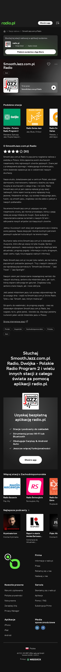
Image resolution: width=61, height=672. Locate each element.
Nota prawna (10, 601)
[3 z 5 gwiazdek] (13, 152)
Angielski (18, 329)
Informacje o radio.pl (44, 561)
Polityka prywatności (13, 596)
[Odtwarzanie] (53, 87)
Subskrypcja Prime (43, 606)
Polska (50, 329)
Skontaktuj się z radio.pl (45, 591)
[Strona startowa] (4, 31)
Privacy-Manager (12, 611)
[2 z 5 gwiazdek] (9, 152)
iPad (6, 630)
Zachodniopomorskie (34, 329)
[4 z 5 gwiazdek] (17, 152)
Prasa (37, 566)
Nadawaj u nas (41, 576)
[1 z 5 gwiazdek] (5, 152)
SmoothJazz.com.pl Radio (32, 89)
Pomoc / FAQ (40, 601)
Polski (7, 329)
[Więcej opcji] (56, 64)
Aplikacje (39, 596)
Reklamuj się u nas (43, 571)
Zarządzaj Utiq (11, 606)
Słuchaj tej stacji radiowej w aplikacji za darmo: (26, 38)
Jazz (6, 73)
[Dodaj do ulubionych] (48, 64)
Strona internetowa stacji (14, 322)
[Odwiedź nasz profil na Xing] (43, 627)
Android (8, 635)
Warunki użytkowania (14, 591)
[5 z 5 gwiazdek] (21, 152)
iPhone (7, 625)
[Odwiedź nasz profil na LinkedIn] (37, 627)
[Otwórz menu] (57, 23)
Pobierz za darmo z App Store (30, 52)
